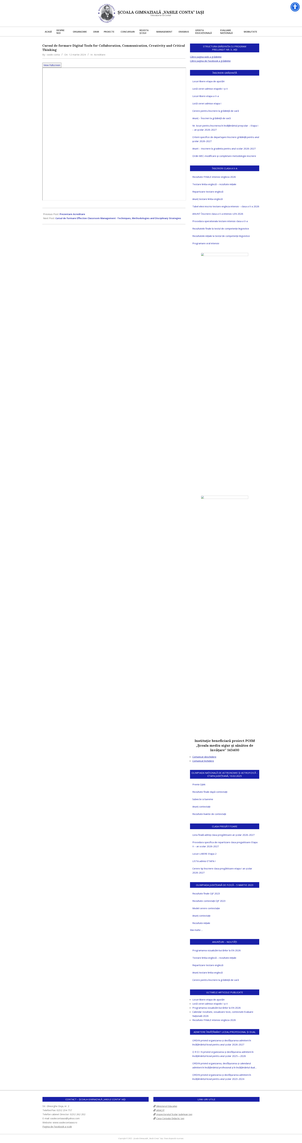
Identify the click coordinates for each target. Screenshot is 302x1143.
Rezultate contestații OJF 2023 (209, 900)
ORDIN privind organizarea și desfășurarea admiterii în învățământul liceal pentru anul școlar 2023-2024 (221, 1076)
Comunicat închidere (203, 760)
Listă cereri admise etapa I (206, 103)
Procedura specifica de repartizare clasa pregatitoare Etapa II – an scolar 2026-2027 (224, 844)
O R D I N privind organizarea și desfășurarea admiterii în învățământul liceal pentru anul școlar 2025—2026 (223, 1054)
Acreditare (99, 54)
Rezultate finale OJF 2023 (206, 893)
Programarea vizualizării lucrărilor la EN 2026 (216, 950)
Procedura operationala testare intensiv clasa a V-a (220, 221)
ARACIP (160, 1110)
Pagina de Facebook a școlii (57, 1126)
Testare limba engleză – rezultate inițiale (214, 184)
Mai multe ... (196, 929)
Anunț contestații (201, 806)
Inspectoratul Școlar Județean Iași (174, 1114)
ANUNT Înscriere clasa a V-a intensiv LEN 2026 (217, 213)
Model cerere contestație (206, 908)
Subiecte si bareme (202, 799)
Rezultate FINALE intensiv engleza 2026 (214, 176)
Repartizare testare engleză (207, 191)
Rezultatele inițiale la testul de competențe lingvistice (221, 235)
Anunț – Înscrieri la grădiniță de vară (211, 118)
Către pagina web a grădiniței (205, 56)
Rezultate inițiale (201, 923)
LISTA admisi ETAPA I (204, 861)
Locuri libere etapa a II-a (205, 96)
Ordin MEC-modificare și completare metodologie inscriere (224, 155)
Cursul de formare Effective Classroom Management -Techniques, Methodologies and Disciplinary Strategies (118, 218)
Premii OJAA (198, 784)
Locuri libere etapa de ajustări (208, 81)
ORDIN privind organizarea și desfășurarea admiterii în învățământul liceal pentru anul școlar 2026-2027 (221, 1042)
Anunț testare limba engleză (207, 199)
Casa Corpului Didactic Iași (170, 1118)
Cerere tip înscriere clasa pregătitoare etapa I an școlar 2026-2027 (222, 870)
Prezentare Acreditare (72, 214)
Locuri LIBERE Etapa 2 (204, 853)
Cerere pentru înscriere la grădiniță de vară (215, 110)
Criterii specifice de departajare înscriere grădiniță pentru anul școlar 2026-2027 (225, 139)
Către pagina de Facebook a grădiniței (210, 60)
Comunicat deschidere (204, 756)
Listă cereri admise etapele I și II (210, 88)
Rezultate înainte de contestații (209, 813)
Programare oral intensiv (205, 243)
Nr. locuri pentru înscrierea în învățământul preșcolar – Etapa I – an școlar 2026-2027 (225, 127)
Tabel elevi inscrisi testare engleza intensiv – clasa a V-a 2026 (225, 206)
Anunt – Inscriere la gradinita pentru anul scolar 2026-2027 (224, 148)
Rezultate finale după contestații (209, 791)
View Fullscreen (52, 65)
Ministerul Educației (166, 1106)
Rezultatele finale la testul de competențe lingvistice (220, 228)
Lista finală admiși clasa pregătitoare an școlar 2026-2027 (223, 834)
